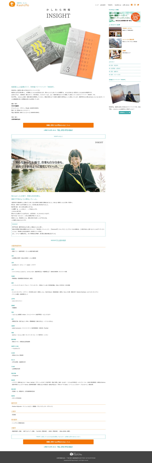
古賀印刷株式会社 (15, 119)
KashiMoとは (118, 5)
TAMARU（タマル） (127, 28)
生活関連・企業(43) (115, 68)
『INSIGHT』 (110, 5)
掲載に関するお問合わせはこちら (58, 125)
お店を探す (103, 5)
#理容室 (135, 41)
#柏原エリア (125, 30)
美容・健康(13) (114, 71)
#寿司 (124, 52)
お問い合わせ (126, 5)
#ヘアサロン (130, 41)
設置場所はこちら (124, 112)
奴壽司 (124, 50)
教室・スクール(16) (115, 74)
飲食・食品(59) (114, 65)
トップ (96, 5)
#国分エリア (125, 41)
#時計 (132, 30)
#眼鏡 (129, 30)
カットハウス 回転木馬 (128, 39)
